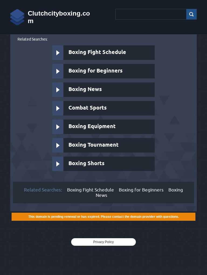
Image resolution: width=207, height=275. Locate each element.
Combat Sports (87, 108)
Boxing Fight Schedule (97, 52)
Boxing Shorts (86, 163)
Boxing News (85, 89)
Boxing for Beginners (95, 71)
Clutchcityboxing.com (59, 17)
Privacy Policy (103, 242)
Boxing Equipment (92, 126)
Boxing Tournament (93, 145)
